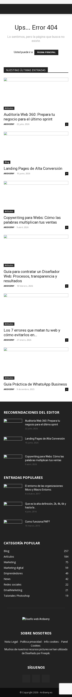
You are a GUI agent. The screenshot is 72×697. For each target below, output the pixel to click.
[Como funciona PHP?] (13, 526)
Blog (7, 162)
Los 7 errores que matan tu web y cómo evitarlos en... (32, 332)
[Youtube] (45, 678)
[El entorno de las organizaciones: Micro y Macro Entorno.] (13, 490)
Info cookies (51, 641)
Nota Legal (11, 641)
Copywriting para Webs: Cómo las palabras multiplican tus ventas (32, 220)
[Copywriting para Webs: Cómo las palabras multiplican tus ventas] (36, 197)
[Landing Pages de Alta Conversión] (36, 148)
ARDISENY (9, 124)
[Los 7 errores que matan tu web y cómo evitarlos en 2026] (36, 309)
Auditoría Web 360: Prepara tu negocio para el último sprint (29, 116)
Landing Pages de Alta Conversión (33, 168)
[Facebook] (26, 678)
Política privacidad (31, 641)
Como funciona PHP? (37, 521)
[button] (6, 9)
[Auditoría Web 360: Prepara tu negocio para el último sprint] (36, 94)
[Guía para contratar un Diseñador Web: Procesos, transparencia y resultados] (36, 251)
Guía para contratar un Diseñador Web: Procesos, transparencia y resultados (32, 276)
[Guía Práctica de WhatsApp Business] (36, 363)
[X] (36, 678)
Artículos (9, 108)
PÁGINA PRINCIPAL (46, 52)
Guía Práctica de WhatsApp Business (35, 384)
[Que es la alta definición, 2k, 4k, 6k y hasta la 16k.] (13, 508)
